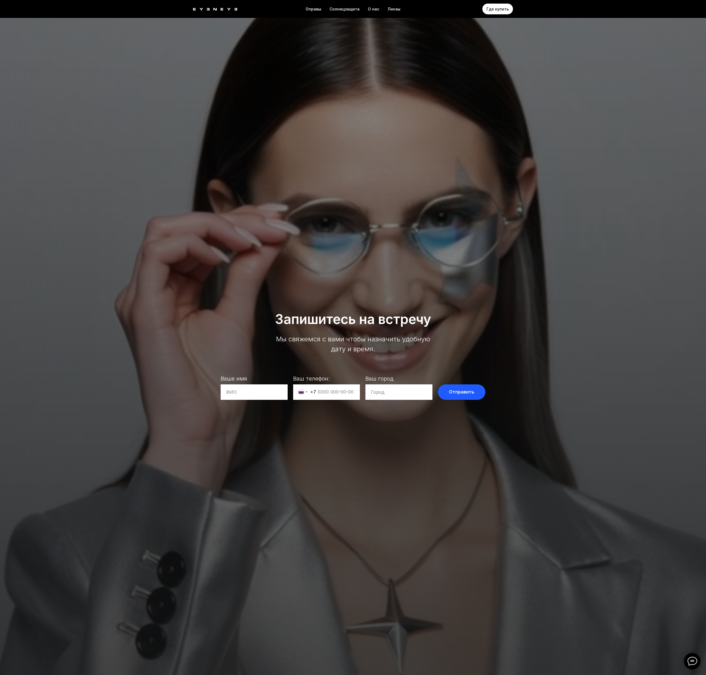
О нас (373, 9)
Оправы (313, 9)
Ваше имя (234, 378)
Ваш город (379, 378)
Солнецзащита (345, 9)
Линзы (393, 9)
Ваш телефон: (311, 378)
